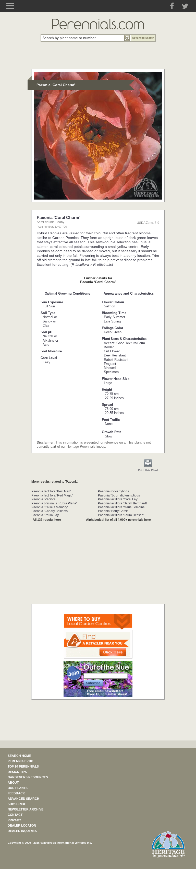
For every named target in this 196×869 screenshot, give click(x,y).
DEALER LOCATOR (22, 825)
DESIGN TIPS (17, 772)
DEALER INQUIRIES (22, 831)
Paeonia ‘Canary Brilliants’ (49, 511)
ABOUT (13, 782)
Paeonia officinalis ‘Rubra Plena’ (54, 503)
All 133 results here (47, 520)
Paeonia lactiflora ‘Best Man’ (51, 491)
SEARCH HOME (19, 756)
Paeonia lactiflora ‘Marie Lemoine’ (121, 507)
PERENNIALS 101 (21, 761)
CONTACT (15, 815)
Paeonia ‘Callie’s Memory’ (49, 507)
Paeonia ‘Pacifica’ (43, 499)
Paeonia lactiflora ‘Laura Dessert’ (121, 515)
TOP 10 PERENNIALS (23, 766)
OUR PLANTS (18, 788)
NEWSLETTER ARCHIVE (25, 809)
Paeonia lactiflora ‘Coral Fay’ (118, 499)
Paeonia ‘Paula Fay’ (45, 515)
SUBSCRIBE (17, 804)
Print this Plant (148, 470)
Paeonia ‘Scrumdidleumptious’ (119, 495)
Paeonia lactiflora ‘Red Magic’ (52, 495)
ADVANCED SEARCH (23, 799)
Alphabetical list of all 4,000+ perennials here (118, 520)
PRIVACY (14, 820)
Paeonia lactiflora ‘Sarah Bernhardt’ (123, 503)
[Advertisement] (98, 58)
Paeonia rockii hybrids (113, 491)
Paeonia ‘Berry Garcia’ (113, 511)
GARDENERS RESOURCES (28, 777)
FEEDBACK (16, 793)
